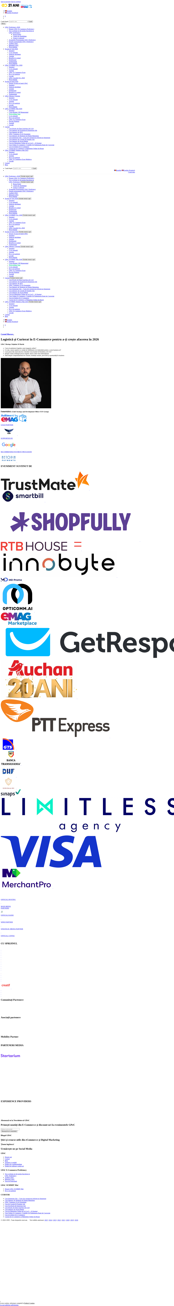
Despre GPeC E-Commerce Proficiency (21, 29)
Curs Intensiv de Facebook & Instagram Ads (23, 130)
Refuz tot (9, 1305)
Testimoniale (13, 61)
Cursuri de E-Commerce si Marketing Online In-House (26, 148)
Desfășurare (12, 60)
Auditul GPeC (13, 43)
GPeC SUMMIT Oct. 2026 (13, 65)
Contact (7, 163)
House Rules (17, 34)
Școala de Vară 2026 (11, 49)
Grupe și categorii (18, 38)
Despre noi (8, 1157)
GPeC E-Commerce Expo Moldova (20, 159)
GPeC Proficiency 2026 (12, 27)
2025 (46, 1220)
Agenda (11, 56)
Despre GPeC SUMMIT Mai (14, 1189)
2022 (59, 1220)
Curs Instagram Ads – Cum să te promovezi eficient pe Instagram (29, 138)
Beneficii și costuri (15, 58)
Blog (6, 165)
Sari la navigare (6, 2)
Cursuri (7, 127)
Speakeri (11, 51)
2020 (67, 1220)
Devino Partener (14, 121)
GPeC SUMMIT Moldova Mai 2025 (16, 150)
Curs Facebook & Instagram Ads (15, 1206)
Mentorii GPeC (14, 45)
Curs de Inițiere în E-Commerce (19, 147)
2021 (63, 1220)
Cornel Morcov (7, 334)
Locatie (11, 76)
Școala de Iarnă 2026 (11, 81)
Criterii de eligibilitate (20, 36)
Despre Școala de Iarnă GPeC (18, 83)
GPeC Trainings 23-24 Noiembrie (19, 134)
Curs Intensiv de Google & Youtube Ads (22, 139)
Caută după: (4, 21)
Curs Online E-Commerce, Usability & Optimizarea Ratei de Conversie (31, 145)
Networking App (14, 114)
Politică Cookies (29, 1303)
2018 (76, 1220)
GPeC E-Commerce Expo (17, 72)
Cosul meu (131, 172)
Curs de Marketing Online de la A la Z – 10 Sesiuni (25, 143)
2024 (50, 1220)
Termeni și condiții (11, 1162)
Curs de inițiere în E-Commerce (15, 1215)
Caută (30, 21)
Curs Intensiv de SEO (16, 132)
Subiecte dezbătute (15, 54)
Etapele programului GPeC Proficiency (21, 42)
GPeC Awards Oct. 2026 (17, 78)
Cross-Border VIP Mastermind (18, 112)
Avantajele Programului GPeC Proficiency (22, 40)
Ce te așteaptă (13, 52)
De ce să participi (14, 74)
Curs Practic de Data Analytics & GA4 (21, 128)
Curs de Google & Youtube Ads (15, 1204)
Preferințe (15, 1305)
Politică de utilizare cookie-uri (14, 1166)
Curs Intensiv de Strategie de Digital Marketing (24, 136)
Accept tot (3, 1305)
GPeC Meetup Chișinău (12, 96)
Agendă (11, 123)
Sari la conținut (16, 2)
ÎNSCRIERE (13, 47)
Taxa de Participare (11, 1181)
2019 (72, 1220)
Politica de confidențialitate (13, 1164)
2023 (54, 1220)
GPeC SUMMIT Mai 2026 (13, 109)
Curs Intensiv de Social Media (18, 141)
